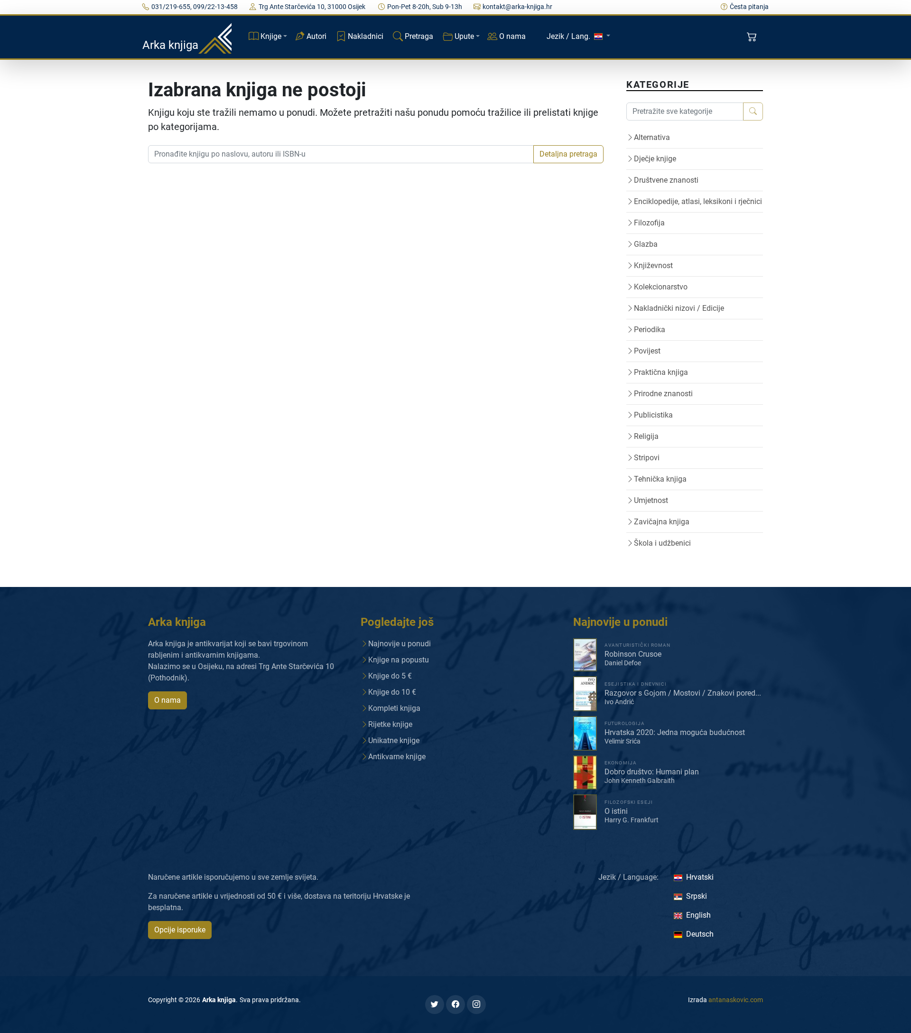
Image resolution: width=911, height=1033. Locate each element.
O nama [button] (167, 700)
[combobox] (341, 154)
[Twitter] (434, 1004)
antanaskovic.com (735, 1000)
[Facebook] (455, 1004)
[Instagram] (476, 1004)
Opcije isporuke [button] (179, 929)
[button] (753, 37)
